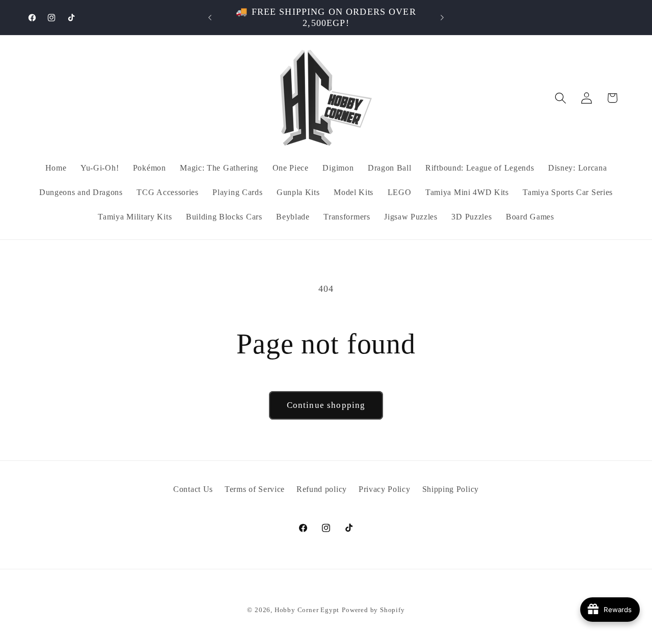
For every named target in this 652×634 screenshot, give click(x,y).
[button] (561, 98)
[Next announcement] (442, 17)
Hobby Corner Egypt (307, 610)
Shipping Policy (450, 489)
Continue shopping (326, 405)
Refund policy (321, 489)
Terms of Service (255, 489)
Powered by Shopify (373, 610)
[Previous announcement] (210, 17)
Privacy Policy (385, 489)
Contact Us (193, 489)
